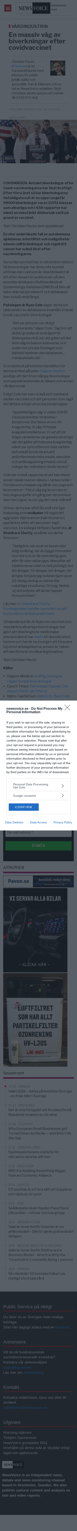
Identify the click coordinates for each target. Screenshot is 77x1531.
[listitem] (38, 786)
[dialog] (38, 765)
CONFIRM (23, 807)
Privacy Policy (62, 822)
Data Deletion (14, 822)
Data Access (38, 822)
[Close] (69, 709)
